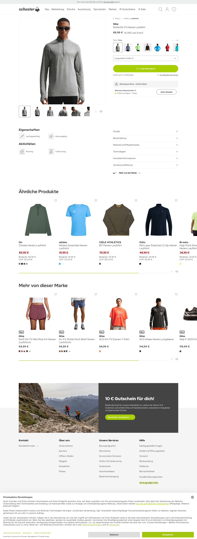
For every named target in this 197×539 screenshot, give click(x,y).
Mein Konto (104, 451)
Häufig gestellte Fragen (150, 445)
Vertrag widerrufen (148, 482)
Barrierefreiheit (147, 471)
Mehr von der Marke (128, 173)
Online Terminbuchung (110, 461)
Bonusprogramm (107, 445)
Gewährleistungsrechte (150, 476)
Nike (115, 24)
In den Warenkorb (147, 68)
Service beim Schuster (110, 456)
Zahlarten (144, 466)
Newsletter (64, 466)
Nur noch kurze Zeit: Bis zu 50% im (90, 2)
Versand (143, 456)
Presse (62, 471)
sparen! (117, 2)
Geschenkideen (107, 471)
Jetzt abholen (166, 92)
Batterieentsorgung (109, 476)
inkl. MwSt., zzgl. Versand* (133, 32)
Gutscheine (105, 466)
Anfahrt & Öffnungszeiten (152, 451)
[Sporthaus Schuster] (29, 9)
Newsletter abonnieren (118, 417)
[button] (96, 111)
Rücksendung (146, 461)
